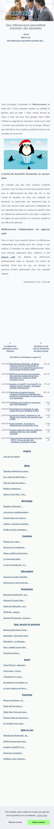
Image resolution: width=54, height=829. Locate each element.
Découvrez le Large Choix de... (16, 583)
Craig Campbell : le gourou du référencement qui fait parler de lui (24, 424)
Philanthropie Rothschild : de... (16, 735)
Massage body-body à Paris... (15, 630)
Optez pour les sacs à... (13, 706)
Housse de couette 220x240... (15, 577)
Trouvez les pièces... (11, 653)
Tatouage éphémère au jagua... (16, 471)
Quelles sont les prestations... (15, 530)
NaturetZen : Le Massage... (14, 641)
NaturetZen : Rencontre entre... (16, 636)
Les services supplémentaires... (16, 512)
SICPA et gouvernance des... (15, 741)
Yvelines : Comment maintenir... (16, 524)
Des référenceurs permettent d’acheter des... (25, 40)
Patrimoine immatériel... (13, 753)
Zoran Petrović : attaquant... (14, 665)
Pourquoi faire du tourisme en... (16, 718)
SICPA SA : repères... (12, 612)
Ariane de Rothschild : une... (15, 606)
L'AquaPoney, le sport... (13, 677)
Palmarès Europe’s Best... (14, 600)
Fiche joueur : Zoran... (12, 671)
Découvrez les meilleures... (14, 547)
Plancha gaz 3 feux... (12, 542)
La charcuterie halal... (12, 559)
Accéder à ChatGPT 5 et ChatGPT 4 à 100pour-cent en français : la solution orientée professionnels (25, 386)
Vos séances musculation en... (15, 682)
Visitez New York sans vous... (15, 712)
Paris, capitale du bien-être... (15, 647)
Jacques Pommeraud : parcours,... (17, 618)
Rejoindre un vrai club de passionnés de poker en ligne (41, 348)
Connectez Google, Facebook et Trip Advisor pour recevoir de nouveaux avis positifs (26, 417)
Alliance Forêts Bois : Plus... (14, 494)
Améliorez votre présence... (14, 759)
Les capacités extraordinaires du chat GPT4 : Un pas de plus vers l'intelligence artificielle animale (26, 440)
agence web (8, 257)
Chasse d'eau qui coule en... (15, 518)
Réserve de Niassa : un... (13, 700)
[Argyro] (27, 10)
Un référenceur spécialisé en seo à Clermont (10, 348)
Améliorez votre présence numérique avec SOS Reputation (25, 403)
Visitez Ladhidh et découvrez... (16, 553)
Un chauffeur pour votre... (14, 723)
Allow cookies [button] (38, 822)
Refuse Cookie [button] (15, 822)
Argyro (26, 34)
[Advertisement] (27, 70)
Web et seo (25, 37)
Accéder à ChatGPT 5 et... (14, 747)
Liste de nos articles (11, 457)
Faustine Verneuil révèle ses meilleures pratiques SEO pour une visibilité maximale (26, 432)
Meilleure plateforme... (12, 489)
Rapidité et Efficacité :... (13, 506)
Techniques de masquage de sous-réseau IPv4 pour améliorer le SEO (24, 410)
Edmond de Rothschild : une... (15, 595)
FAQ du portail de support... (14, 483)
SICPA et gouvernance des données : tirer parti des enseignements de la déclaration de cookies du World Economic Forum (25, 377)
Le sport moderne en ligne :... (15, 688)
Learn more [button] (42, 815)
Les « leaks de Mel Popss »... (15, 477)
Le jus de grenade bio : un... (15, 565)
